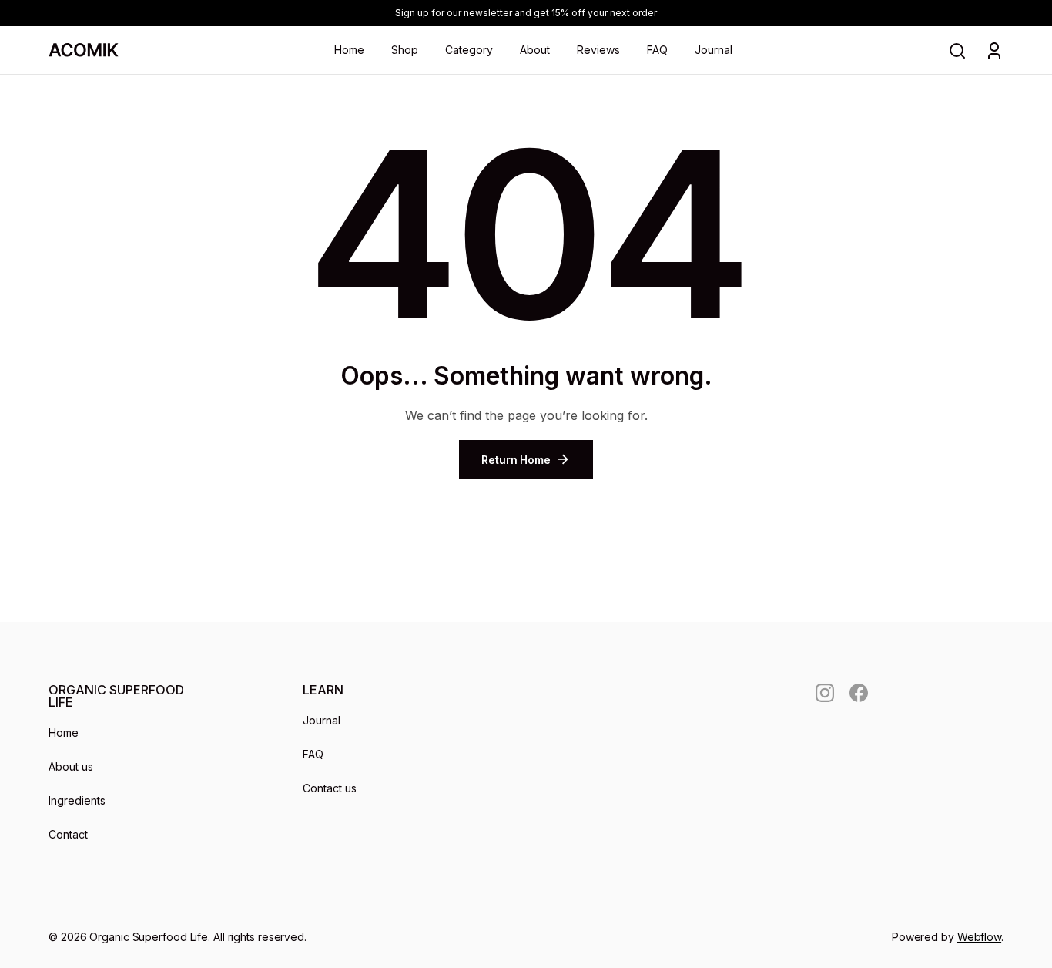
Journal (713, 49)
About (535, 49)
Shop (404, 49)
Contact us (330, 788)
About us (71, 766)
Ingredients (77, 800)
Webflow (979, 936)
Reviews (598, 49)
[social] (825, 693)
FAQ (657, 49)
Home (349, 49)
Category (469, 49)
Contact (68, 834)
